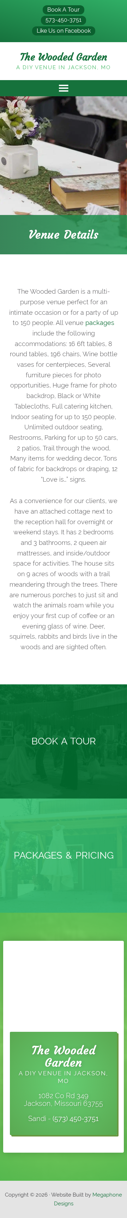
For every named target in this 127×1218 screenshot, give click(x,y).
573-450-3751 (63, 20)
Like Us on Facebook (64, 30)
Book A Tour (63, 9)
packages (99, 322)
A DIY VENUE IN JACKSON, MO (63, 1067)
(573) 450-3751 (76, 1118)
